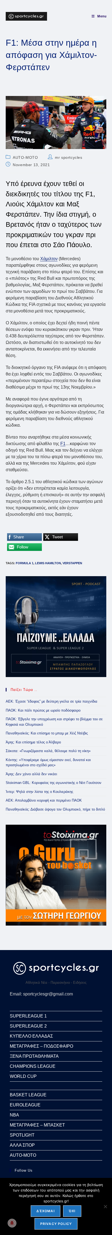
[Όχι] (105, 1206)
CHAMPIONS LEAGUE (32, 1066)
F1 (63, 443)
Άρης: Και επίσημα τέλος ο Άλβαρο (33, 742)
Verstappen (72, 563)
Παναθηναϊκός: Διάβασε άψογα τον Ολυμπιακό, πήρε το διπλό (55, 809)
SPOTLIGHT (22, 1135)
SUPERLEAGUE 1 (28, 1016)
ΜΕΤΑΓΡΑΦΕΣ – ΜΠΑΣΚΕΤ (37, 1125)
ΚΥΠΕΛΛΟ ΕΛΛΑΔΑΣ (31, 1036)
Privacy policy (56, 1224)
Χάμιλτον (49, 258)
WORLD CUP (23, 1076)
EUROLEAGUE (25, 1105)
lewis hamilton (48, 563)
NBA (14, 1115)
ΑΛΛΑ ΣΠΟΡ (22, 1145)
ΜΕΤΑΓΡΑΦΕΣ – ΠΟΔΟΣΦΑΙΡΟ (41, 1046)
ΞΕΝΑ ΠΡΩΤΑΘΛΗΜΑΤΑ (34, 1056)
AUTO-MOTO (25, 157)
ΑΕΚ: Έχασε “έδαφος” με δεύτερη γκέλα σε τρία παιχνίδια (51, 701)
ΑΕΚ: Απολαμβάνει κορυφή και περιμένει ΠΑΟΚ (44, 800)
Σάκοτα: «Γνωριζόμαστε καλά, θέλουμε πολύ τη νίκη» (48, 751)
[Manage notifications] (12, 1223)
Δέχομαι (45, 1211)
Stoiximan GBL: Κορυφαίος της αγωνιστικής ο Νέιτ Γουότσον (53, 783)
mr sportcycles (68, 157)
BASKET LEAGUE (28, 1095)
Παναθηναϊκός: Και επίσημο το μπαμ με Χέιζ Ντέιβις (47, 733)
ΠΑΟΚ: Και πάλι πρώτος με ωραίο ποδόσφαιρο (43, 710)
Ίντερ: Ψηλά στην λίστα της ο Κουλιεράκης (39, 792)
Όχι (72, 1211)
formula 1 (24, 563)
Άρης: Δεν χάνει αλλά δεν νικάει (31, 774)
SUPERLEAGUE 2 (28, 1026)
